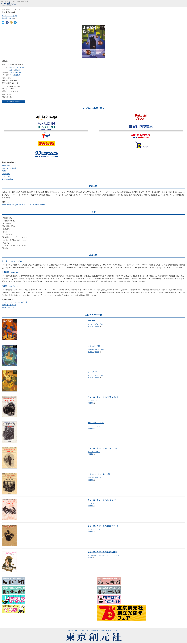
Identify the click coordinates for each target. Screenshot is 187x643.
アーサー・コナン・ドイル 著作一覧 (15, 302)
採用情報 (102, 630)
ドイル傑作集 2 (15, 75)
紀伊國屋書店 (6, 165)
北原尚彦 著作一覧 (9, 305)
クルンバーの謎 (94, 346)
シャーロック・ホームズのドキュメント (103, 397)
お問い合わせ (94, 630)
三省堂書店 (6, 174)
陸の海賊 (91, 320)
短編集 (22, 67)
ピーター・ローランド (94, 478)
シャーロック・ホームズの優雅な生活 (102, 551)
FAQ (107, 630)
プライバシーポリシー (81, 630)
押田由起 (91, 403)
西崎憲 (11, 18)
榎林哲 (90, 557)
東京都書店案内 (7, 179)
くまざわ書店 (6, 176)
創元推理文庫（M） (15, 72)
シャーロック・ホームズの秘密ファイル (103, 525)
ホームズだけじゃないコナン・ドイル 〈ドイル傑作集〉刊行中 (23, 204)
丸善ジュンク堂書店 (9, 168)
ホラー (11, 70)
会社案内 (70, 630)
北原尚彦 (4, 18)
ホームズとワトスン (96, 422)
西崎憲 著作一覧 (8, 307)
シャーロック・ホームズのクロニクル (102, 500)
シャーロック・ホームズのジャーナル (102, 448)
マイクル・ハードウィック (96, 555)
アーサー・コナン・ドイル (9, 16)
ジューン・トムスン (94, 401)
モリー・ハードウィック (113, 555)
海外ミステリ (14, 67)
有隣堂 (4, 171)
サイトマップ (114, 630)
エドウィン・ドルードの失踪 (99, 474)
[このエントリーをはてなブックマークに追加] (15, 22)
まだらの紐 (92, 371)
